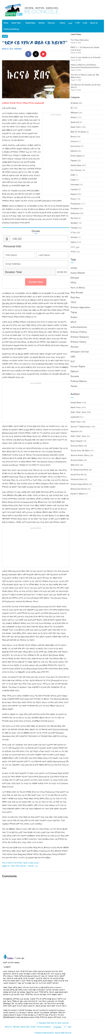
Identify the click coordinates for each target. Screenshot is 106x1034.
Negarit (74, 194)
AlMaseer (74, 112)
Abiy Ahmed (77, 292)
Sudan (74, 317)
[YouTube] (43, 54)
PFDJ (73, 282)
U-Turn (73, 232)
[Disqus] (35, 915)
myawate (74, 189)
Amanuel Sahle (77, 460)
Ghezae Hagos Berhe (79, 484)
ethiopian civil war (80, 351)
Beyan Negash (77, 441)
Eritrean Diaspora (80, 336)
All (72, 107)
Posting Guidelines (44, 1026)
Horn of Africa (78, 287)
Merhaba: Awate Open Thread (24, 1026)
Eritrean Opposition (80, 307)
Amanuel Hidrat (77, 445)
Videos (73, 242)
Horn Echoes (76, 170)
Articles (74, 117)
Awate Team (76, 127)
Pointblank (75, 208)
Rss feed (74, 218)
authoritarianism (79, 326)
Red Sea (75, 297)
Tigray (74, 312)
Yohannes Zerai (77, 479)
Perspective (75, 203)
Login (69, 1026)
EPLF (73, 322)
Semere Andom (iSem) (80, 455)
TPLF (73, 302)
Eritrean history (78, 341)
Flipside (74, 160)
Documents (75, 146)
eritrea (74, 267)
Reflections (75, 213)
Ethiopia (75, 277)
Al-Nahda (74, 103)
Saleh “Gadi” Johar (78, 412)
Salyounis (74, 431)
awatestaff (17, 48)
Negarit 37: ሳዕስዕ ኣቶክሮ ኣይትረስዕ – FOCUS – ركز (20, 866)
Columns (74, 141)
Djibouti (74, 371)
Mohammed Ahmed (79, 489)
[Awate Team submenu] (23, 22)
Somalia (75, 376)
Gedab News (76, 165)
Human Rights (78, 366)
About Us (8, 1026)
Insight (73, 179)
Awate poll (75, 122)
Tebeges (74, 227)
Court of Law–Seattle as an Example (85, 57)
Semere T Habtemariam (80, 426)
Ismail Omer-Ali (77, 474)
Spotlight (74, 223)
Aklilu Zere (75, 465)
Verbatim (74, 237)
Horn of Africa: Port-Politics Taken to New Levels (20, 862)
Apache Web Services (63, 1032)
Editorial (74, 151)
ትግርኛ (5, 36)
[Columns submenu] (57, 22)
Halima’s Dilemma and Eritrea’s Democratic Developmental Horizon (85, 66)
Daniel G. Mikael (77, 493)
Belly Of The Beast (78, 131)
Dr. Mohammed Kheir (79, 469)
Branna (74, 136)
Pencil (73, 199)
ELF (73, 361)
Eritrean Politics (79, 331)
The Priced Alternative (80, 40)
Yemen (74, 386)
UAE (73, 356)
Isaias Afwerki (78, 272)
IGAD (73, 175)
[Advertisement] (56, 155)
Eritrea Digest (76, 155)
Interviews (75, 184)
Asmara (74, 346)
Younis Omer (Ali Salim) (80, 450)
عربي (77, 247)
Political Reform (79, 381)
